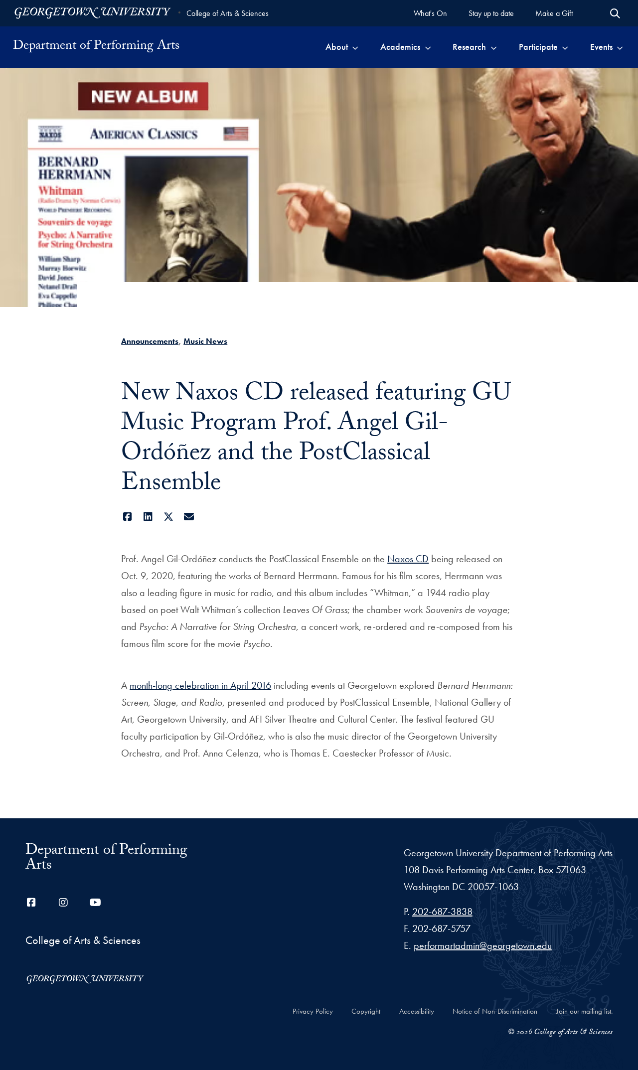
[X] (168, 516)
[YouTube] (95, 902)
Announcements (149, 341)
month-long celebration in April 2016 (200, 685)
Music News (205, 341)
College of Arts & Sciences (227, 13)
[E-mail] (188, 516)
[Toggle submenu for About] (355, 46)
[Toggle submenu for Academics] (428, 46)
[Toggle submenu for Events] (620, 46)
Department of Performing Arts (96, 46)
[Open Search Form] (615, 13)
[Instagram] (63, 902)
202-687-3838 (442, 911)
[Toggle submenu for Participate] (565, 46)
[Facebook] (127, 516)
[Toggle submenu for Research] (493, 46)
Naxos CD (408, 558)
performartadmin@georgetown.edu (483, 945)
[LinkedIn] (148, 516)
